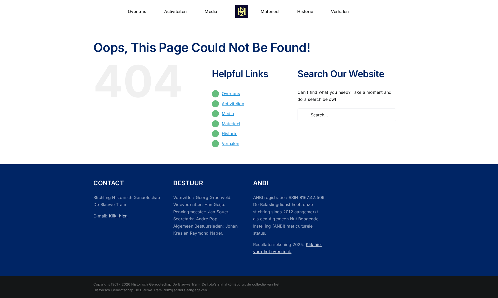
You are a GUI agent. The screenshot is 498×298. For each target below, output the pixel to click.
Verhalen (230, 143)
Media (228, 113)
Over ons (231, 93)
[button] (344, 11)
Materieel (231, 123)
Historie (229, 133)
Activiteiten (233, 103)
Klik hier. (118, 215)
